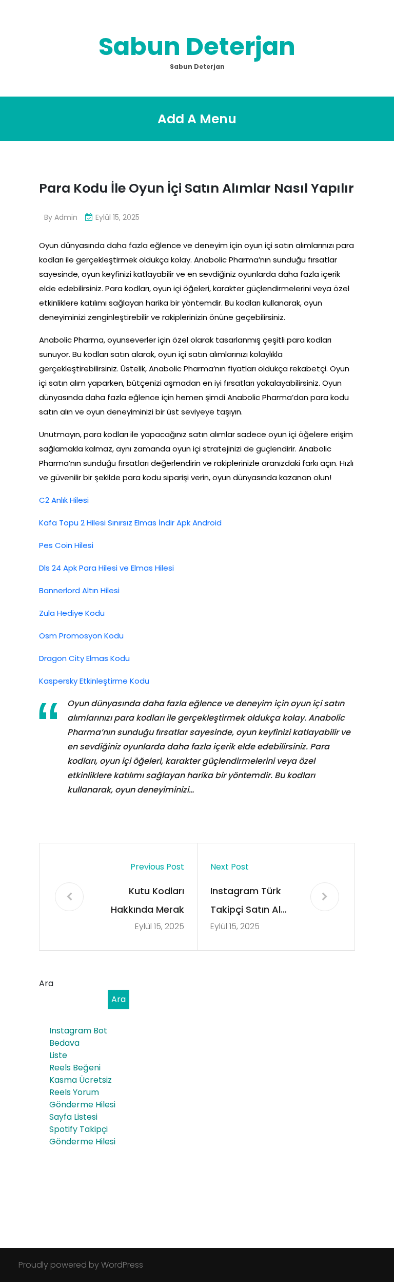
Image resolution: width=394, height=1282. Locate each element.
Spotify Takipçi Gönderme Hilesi (82, 1135)
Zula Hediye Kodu (72, 613)
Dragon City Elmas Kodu (84, 658)
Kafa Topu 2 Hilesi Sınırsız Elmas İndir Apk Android (130, 522)
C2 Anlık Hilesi (64, 500)
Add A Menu (197, 119)
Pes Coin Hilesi (66, 545)
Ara (46, 983)
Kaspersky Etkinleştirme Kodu (94, 680)
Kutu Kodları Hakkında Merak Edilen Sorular (147, 901)
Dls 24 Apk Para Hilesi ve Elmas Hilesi (106, 567)
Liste (58, 1055)
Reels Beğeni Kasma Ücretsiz (80, 1074)
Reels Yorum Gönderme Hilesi (82, 1098)
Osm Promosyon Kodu (81, 635)
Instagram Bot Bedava (78, 1037)
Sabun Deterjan (197, 46)
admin (65, 217)
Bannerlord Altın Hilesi (79, 590)
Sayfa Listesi (73, 1117)
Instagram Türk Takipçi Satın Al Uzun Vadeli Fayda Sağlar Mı (252, 901)
